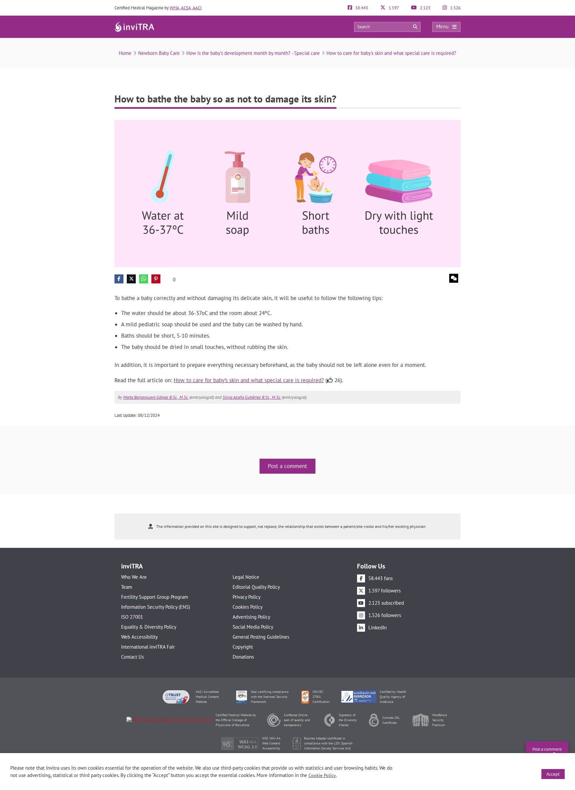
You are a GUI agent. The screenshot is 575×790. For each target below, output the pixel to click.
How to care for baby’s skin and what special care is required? (249, 380)
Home (125, 53)
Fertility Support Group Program (154, 596)
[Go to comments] (453, 278)
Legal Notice (246, 576)
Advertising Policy (251, 616)
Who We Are (134, 576)
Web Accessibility (139, 636)
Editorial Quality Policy (256, 586)
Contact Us (132, 656)
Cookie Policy (322, 775)
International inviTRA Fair (148, 646)
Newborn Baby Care (159, 53)
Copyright (243, 646)
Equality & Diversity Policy (148, 626)
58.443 (361, 8)
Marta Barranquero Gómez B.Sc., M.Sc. (155, 397)
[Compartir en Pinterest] (155, 278)
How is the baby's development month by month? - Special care (253, 53)
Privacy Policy (247, 596)
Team (126, 586)
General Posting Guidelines (261, 636)
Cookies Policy (248, 606)
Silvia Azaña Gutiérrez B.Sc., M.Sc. (252, 397)
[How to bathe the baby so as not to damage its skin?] (287, 193)
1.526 (455, 8)
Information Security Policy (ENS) (155, 606)
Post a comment (287, 466)
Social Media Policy (253, 626)
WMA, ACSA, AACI (186, 8)
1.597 (393, 8)
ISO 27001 (132, 616)
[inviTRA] (134, 26)
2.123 (424, 8)
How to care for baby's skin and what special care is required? (391, 53)
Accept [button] (553, 774)
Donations (243, 656)
